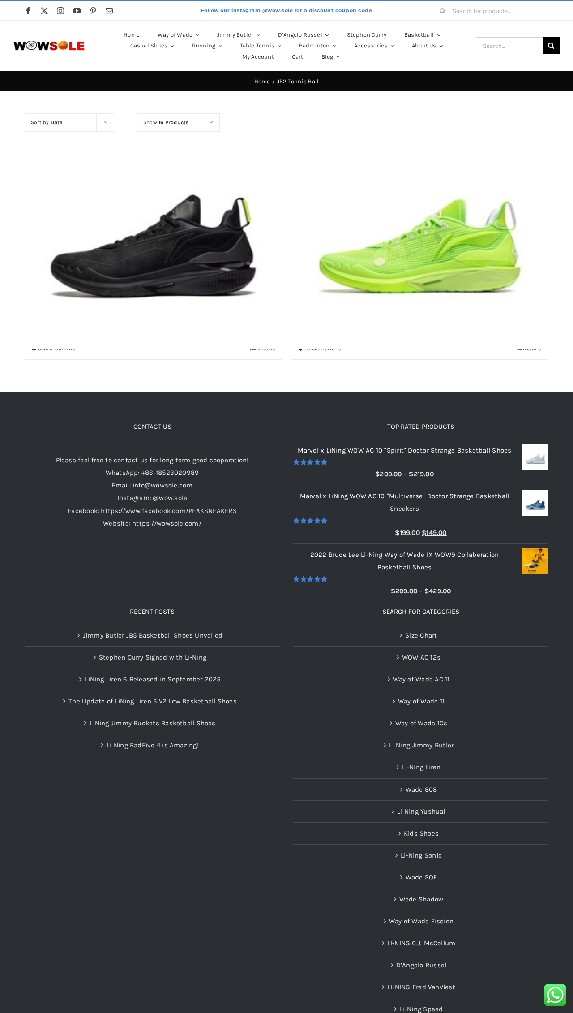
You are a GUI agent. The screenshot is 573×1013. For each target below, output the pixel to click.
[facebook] (28, 10)
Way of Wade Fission (421, 921)
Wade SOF (421, 877)
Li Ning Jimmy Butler (421, 745)
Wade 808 (421, 789)
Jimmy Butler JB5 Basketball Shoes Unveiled (152, 635)
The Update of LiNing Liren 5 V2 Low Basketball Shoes (152, 701)
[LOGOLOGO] (49, 44)
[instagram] (60, 10)
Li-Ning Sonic (421, 855)
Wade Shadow (421, 899)
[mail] (109, 10)
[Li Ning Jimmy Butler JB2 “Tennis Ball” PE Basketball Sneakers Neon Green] (419, 221)
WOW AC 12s (421, 657)
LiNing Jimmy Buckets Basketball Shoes (152, 723)
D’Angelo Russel (421, 965)
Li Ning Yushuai (421, 811)
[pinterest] (93, 10)
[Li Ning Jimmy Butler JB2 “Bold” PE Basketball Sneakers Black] (153, 221)
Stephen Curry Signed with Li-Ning (152, 657)
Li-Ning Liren (421, 767)
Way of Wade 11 (421, 701)
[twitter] (44, 10)
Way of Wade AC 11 (421, 679)
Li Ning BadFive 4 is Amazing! (153, 745)
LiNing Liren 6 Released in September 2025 (152, 679)
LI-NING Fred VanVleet (421, 987)
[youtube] (77, 10)
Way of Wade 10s (421, 723)
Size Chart (421, 635)
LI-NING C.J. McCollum (421, 943)
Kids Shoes (421, 833)
